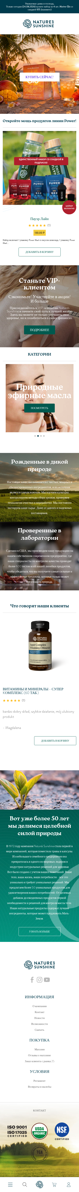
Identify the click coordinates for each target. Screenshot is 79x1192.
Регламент (39, 1081)
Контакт (39, 1012)
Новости (39, 1018)
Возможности (39, 1024)
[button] (35, 436)
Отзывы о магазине (39, 1055)
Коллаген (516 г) (18, 689)
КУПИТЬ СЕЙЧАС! (40, 77)
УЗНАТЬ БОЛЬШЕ (39, 931)
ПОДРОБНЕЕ (39, 330)
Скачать (39, 1030)
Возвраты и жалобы (39, 1087)
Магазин (40, 1049)
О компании (40, 1006)
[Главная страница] (39, 23)
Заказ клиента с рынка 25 (39, 1061)
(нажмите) (46, 9)
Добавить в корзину (40, 252)
